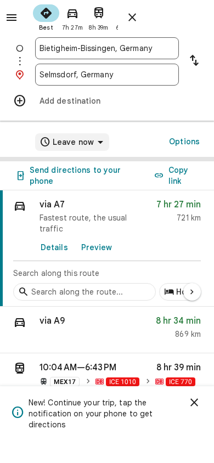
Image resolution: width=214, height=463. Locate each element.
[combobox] (107, 48)
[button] (107, 330)
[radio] (46, 16)
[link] (107, 248)
